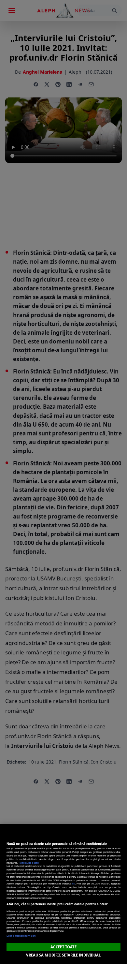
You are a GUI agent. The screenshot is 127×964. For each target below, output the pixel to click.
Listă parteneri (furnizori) (21, 935)
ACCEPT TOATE (63, 946)
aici (73, 883)
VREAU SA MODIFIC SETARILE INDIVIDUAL (63, 955)
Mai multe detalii (29, 862)
